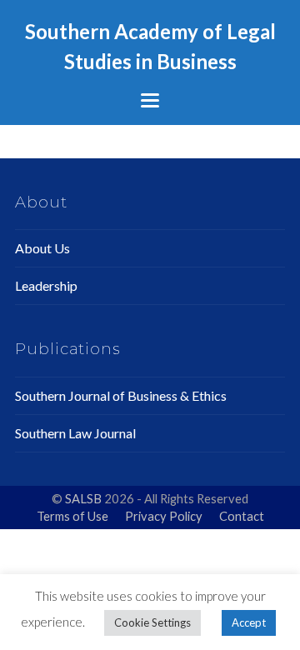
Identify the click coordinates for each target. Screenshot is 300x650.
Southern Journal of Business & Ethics (121, 395)
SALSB (84, 498)
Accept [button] (249, 622)
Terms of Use (72, 515)
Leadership (46, 285)
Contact (241, 515)
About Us (42, 248)
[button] (150, 100)
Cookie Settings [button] (152, 622)
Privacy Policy (163, 515)
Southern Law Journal (75, 433)
